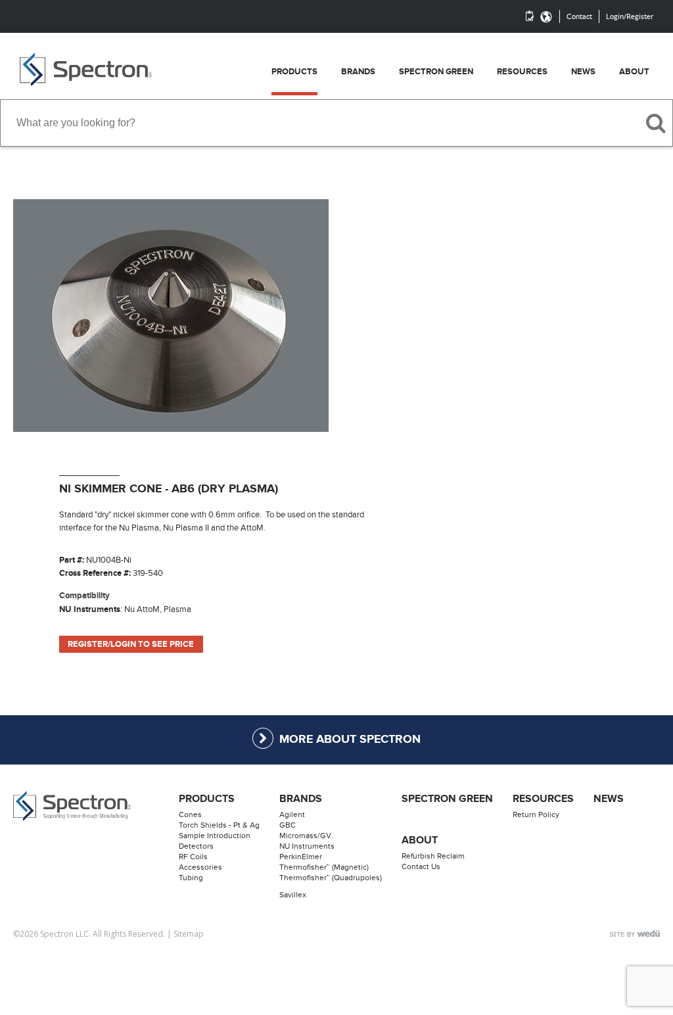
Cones (190, 814)
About (420, 840)
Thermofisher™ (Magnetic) (324, 867)
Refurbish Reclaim (433, 856)
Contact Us (421, 866)
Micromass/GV (305, 835)
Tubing (191, 877)
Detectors (196, 846)
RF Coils (193, 856)
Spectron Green (447, 798)
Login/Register (629, 16)
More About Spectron (350, 739)
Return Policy (536, 814)
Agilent (292, 814)
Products (207, 798)
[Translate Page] (546, 16)
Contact (579, 16)
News (608, 798)
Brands (300, 798)
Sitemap (189, 933)
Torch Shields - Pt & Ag (219, 825)
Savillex (292, 894)
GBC (287, 825)
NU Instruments (307, 846)
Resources (543, 798)
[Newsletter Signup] (530, 16)
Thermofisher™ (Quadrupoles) (330, 877)
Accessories (200, 867)
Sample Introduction (214, 835)
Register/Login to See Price (131, 644)
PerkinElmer (300, 856)
